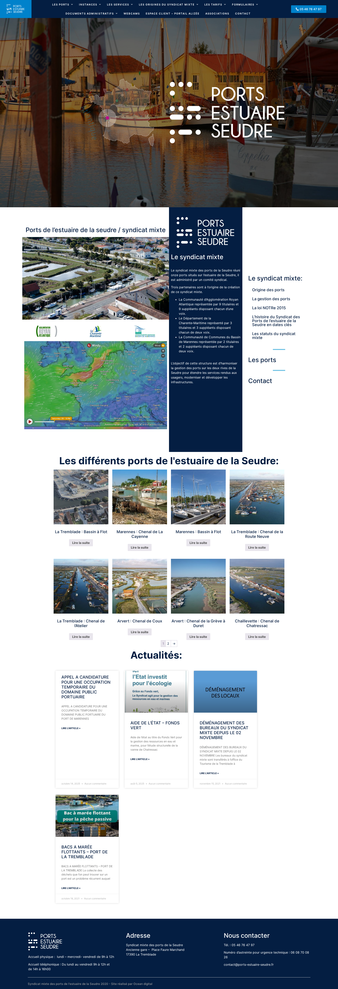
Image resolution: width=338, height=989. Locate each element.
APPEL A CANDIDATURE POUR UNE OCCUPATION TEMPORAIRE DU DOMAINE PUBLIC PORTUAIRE (86, 687)
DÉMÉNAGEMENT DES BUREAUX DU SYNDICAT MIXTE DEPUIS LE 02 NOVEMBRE (224, 730)
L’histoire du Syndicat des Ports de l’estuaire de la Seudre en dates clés (276, 321)
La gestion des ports (271, 299)
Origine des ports (268, 290)
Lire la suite (81, 543)
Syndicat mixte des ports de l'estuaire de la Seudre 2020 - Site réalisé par (80, 984)
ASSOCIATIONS (217, 13)
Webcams (132, 13)
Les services (118, 4)
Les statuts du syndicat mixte (273, 335)
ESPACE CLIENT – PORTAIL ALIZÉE (173, 13)
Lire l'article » (71, 728)
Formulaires (243, 4)
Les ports (60, 4)
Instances (88, 4)
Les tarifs (213, 4)
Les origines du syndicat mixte (167, 4)
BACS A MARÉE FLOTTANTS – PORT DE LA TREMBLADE (84, 852)
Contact (243, 13)
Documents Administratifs (90, 13)
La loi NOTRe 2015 (269, 308)
